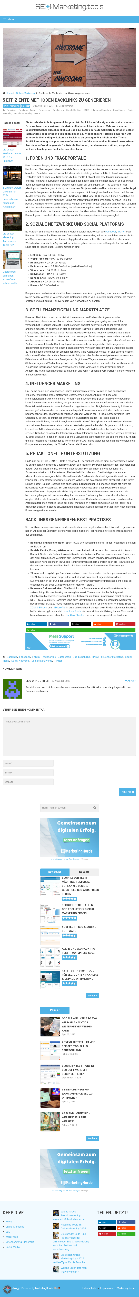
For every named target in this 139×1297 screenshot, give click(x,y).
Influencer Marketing (101, 110)
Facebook (23, 110)
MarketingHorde (126, 1288)
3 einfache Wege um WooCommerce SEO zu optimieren (77, 1093)
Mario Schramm (66, 106)
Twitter (37, 113)
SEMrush (42, 607)
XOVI (33, 607)
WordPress (12, 1236)
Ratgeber (25, 106)
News (9, 1221)
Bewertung (54, 871)
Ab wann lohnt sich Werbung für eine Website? (76, 1117)
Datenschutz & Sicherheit (20, 1241)
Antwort (131, 680)
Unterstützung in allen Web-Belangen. (66, 859)
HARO (86, 110)
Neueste (84, 871)
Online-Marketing (11, 106)
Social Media (119, 110)
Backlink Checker (75, 615)
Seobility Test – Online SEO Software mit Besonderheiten (78, 1070)
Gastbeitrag (58, 110)
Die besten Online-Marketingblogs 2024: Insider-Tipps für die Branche (69, 1258)
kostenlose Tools (71, 611)
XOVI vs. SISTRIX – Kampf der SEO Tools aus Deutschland (78, 1046)
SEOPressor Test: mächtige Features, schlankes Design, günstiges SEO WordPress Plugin (80, 886)
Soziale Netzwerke (23, 113)
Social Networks (20, 660)
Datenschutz (89, 1288)
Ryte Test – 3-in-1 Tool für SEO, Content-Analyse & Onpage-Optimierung (80, 974)
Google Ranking (73, 110)
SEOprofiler (59, 607)
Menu (11, 19)
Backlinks (11, 110)
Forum (33, 110)
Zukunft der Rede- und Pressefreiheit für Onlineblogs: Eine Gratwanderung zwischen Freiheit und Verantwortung (71, 1241)
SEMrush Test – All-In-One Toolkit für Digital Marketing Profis (78, 909)
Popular (54, 1010)
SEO (8, 1231)
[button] (36, 624)
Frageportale (44, 110)
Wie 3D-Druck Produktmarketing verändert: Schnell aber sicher (69, 1215)
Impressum (106, 1288)
